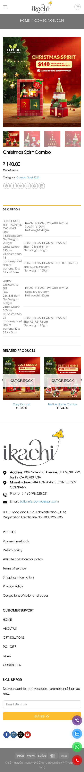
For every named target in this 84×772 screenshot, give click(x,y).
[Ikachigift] (42, 7)
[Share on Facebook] (13, 186)
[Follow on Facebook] (6, 734)
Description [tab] (11, 209)
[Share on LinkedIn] (41, 186)
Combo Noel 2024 (49, 20)
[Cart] (77, 7)
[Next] (74, 82)
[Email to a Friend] (27, 186)
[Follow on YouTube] (27, 734)
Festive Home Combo (62, 404)
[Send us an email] (20, 734)
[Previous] (9, 82)
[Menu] (5, 7)
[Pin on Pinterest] (34, 186)
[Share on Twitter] (20, 186)
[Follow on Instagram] (13, 734)
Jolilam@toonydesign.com (39, 501)
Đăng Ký (42, 716)
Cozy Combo (21, 404)
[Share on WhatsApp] (6, 186)
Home (25, 20)
